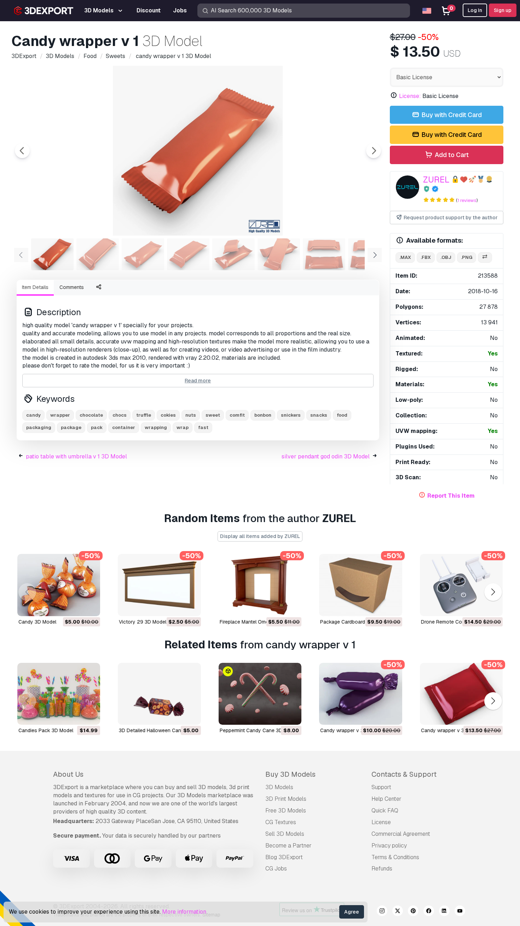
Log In (475, 10)
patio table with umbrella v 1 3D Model (76, 456)
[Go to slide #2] (97, 254)
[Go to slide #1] (52, 254)
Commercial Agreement (400, 834)
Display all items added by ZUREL (260, 536)
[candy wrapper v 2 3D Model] (360, 694)
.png (466, 257)
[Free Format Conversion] (485, 258)
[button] (493, 592)
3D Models (279, 787)
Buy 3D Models (290, 774)
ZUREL (436, 179)
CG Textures (280, 822)
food (342, 415)
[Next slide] (373, 150)
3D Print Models (285, 799)
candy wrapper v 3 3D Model (454, 730)
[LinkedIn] (444, 912)
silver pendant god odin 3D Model (326, 456)
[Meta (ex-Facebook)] (429, 912)
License (381, 822)
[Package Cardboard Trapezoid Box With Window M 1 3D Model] (360, 585)
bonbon (262, 415)
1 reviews (466, 200)
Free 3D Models (285, 810)
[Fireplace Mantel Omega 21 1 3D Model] (260, 585)
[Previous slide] (22, 150)
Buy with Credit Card (451, 115)
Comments (71, 287)
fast (203, 427)
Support (381, 787)
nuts (190, 415)
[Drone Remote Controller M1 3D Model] (461, 585)
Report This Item (451, 495)
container (123, 427)
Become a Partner (288, 845)
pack (97, 427)
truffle (143, 415)
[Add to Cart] (75, 606)
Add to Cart (451, 155)
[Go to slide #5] (233, 254)
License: (410, 96)
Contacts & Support (404, 774)
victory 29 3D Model (142, 622)
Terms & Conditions (395, 857)
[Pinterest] (413, 912)
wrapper (60, 415)
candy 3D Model (37, 622)
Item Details (35, 287)
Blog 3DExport (284, 857)
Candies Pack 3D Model (45, 730)
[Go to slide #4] (188, 254)
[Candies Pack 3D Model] (58, 694)
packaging (38, 427)
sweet (213, 415)
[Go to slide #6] (279, 254)
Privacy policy (389, 845)
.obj (445, 257)
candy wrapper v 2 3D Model (353, 730)
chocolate (91, 415)
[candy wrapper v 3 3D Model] (461, 694)
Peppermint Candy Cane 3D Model (258, 730)
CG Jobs (276, 868)
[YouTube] (460, 912)
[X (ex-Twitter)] (398, 912)
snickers (291, 415)
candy (33, 415)
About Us (68, 774)
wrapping (156, 427)
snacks (318, 415)
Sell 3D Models (284, 834)
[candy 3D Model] (58, 585)
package (71, 427)
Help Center (386, 799)
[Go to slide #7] (324, 254)
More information (184, 911)
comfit (237, 415)
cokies (168, 415)
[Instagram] (382, 912)
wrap (183, 427)
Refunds (381, 868)
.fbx (426, 257)
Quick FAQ (384, 810)
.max (405, 257)
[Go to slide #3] (143, 254)
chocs (119, 415)
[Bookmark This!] (89, 606)
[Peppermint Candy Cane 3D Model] (260, 694)
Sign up (503, 10)
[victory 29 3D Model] (159, 585)
